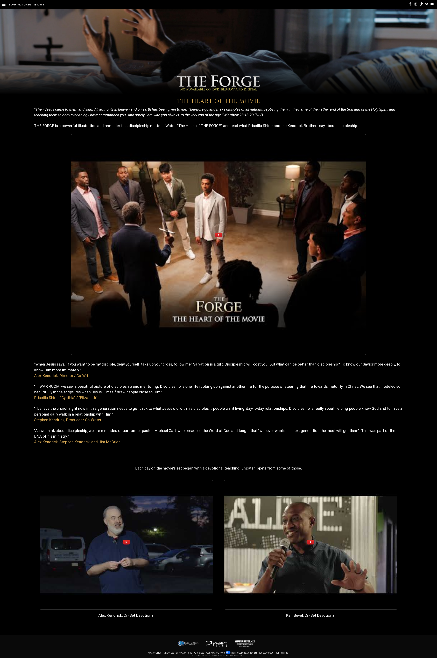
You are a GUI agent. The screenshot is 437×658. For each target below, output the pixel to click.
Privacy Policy (154, 653)
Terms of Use (168, 653)
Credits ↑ (285, 653)
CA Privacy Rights (184, 653)
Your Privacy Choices (216, 653)
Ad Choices (199, 653)
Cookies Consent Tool (269, 653)
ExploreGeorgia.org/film (244, 653)
